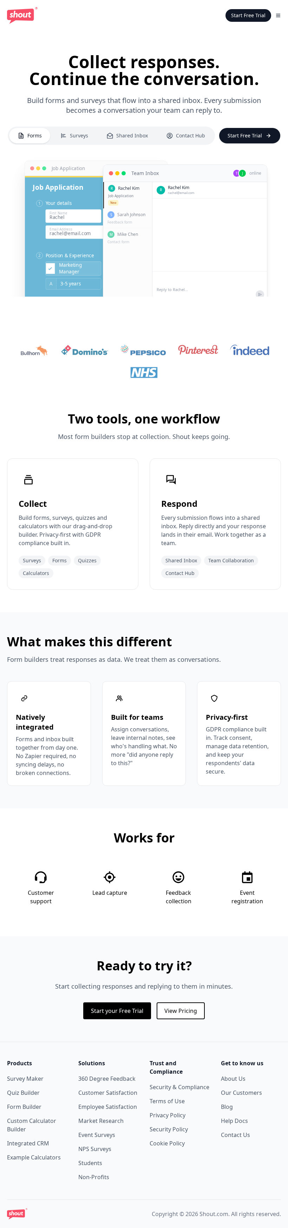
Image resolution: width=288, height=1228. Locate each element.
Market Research (101, 1121)
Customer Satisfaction (107, 1093)
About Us (233, 1078)
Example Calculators (34, 1157)
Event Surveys (96, 1135)
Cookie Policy (167, 1143)
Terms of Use (167, 1101)
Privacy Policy (167, 1115)
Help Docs (234, 1121)
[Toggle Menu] (278, 15)
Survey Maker (25, 1078)
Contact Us (235, 1135)
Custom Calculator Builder (31, 1125)
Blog (227, 1107)
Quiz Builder (23, 1093)
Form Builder (24, 1107)
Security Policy (169, 1129)
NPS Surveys (94, 1149)
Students (90, 1163)
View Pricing (180, 1011)
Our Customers (241, 1093)
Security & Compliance (179, 1087)
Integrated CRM (28, 1143)
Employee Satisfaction (107, 1107)
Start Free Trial (248, 15)
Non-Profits (93, 1177)
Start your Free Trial (117, 1011)
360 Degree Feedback (107, 1078)
